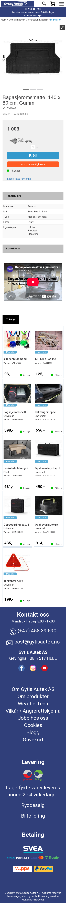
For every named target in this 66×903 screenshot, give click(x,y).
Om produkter (33, 696)
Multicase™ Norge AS (33, 899)
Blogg (33, 732)
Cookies (33, 725)
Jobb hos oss (33, 718)
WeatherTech (33, 704)
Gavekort (33, 740)
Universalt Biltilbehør (37, 19)
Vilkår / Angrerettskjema (33, 711)
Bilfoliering (33, 816)
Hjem (3, 19)
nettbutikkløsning (40, 896)
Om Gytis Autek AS (33, 689)
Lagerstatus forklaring (19, 178)
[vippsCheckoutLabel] (33, 164)
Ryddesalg (33, 805)
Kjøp (33, 155)
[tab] (11, 319)
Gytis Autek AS (33, 652)
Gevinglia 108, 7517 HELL (33, 658)
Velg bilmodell (16, 19)
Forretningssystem (17, 896)
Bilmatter (55, 19)
